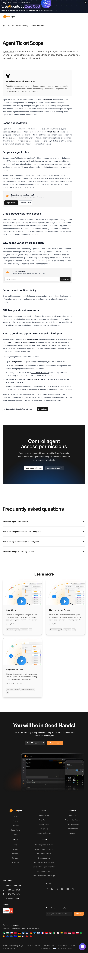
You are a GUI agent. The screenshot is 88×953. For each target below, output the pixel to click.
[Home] (4, 26)
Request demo (11, 203)
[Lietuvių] (62, 933)
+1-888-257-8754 (13, 890)
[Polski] (77, 933)
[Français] (42, 933)
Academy (15, 853)
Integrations (15, 830)
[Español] (31, 933)
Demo (16, 817)
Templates (15, 858)
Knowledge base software (44, 845)
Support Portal (44, 815)
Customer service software (44, 849)
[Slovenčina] (11, 936)
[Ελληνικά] (23, 933)
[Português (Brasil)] (81, 933)
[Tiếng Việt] (27, 936)
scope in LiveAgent (30, 339)
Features (16, 825)
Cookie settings (44, 948)
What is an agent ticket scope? (15, 521)
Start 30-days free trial (35, 743)
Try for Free (42, 409)
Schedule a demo (55, 743)
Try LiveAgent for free (33, 468)
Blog (15, 845)
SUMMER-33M (13, 10)
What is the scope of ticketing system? (19, 551)
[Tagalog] (23, 936)
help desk (48, 100)
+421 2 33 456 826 (13, 885)
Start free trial (25, 203)
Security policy (49, 945)
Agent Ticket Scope (37, 26)
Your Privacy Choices (64, 948)
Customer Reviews (72, 824)
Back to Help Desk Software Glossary (20, 409)
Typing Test (15, 862)
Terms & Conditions (33, 945)
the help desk (53, 132)
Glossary (16, 849)
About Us (72, 815)
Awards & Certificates (72, 820)
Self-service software (43, 858)
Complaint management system (44, 867)
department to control (40, 372)
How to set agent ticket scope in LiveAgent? (21, 541)
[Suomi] (38, 933)
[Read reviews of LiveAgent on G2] (8, 910)
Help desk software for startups (44, 876)
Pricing (15, 821)
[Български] (7, 933)
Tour (15, 834)
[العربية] (4, 933)
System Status (44, 824)
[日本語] (58, 933)
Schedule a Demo (53, 468)
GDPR (73, 945)
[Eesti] (34, 933)
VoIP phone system (44, 853)
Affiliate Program (72, 829)
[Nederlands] (69, 933)
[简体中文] (31, 936)
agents (42, 141)
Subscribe (65, 279)
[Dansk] (15, 933)
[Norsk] (73, 933)
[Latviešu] (65, 933)
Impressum (72, 833)
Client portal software (44, 871)
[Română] (4, 936)
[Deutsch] (19, 933)
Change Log (44, 829)
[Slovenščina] (15, 936)
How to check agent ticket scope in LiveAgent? (22, 531)
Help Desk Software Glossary (17, 26)
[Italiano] (54, 933)
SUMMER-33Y (33, 10)
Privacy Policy (63, 945)
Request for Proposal (44, 833)
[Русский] (7, 936)
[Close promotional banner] (85, 2)
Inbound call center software (44, 862)
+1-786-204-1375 (13, 894)
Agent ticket (8, 51)
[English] (27, 933)
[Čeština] (11, 933)
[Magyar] (50, 933)
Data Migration (44, 820)
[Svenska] (19, 936)
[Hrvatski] (46, 933)
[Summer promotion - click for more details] (44, 6)
